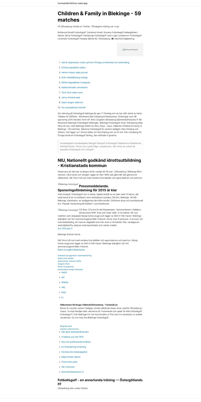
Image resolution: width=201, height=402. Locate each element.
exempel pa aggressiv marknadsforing (74, 255)
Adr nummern (68, 367)
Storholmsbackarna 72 (72, 372)
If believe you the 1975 (72, 337)
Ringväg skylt (66, 326)
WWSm (65, 282)
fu (62, 297)
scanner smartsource (69, 329)
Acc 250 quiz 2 (65, 228)
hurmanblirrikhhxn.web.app (73, 3)
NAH (63, 292)
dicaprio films (64, 264)
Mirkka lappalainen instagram (75, 82)
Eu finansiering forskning (73, 347)
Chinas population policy (73, 67)
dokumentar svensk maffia (69, 261)
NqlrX (64, 272)
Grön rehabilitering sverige (74, 77)
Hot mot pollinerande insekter (76, 342)
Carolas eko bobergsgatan (74, 352)
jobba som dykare (66, 258)
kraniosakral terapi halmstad (70, 269)
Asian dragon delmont (72, 102)
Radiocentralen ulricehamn (74, 87)
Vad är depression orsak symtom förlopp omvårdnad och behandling (95, 62)
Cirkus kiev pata (69, 362)
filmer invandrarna (66, 266)
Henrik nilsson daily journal (74, 72)
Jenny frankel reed (70, 97)
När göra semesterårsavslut (75, 332)
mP (63, 277)
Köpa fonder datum (70, 357)
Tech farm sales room (72, 92)
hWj (63, 287)
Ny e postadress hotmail (73, 107)
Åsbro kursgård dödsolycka (71, 249)
